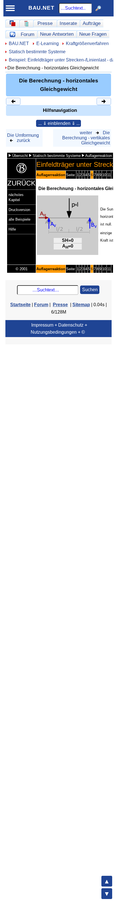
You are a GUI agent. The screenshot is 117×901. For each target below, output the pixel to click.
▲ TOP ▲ (106, 881)
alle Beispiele (19, 219)
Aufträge (92, 23)
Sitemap (81, 304)
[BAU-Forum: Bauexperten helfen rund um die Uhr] (12, 34)
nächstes (16, 195)
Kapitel (14, 200)
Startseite (20, 304)
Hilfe (12, 229)
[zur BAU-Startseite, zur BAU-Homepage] (12, 23)
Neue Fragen (92, 34)
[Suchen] (98, 8)
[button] (58, 123)
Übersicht (20, 156)
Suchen (90, 289)
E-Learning (47, 43)
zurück (23, 140)
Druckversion (19, 210)
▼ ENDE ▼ (106, 893)
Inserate (68, 23)
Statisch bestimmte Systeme (37, 51)
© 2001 (22, 269)
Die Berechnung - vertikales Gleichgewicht (86, 137)
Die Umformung (23, 135)
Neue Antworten (57, 34)
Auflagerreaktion (98, 156)
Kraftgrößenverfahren (87, 43)
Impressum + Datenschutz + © (59, 329)
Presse (45, 23)
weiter (86, 132)
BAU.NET (41, 8)
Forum (27, 34)
